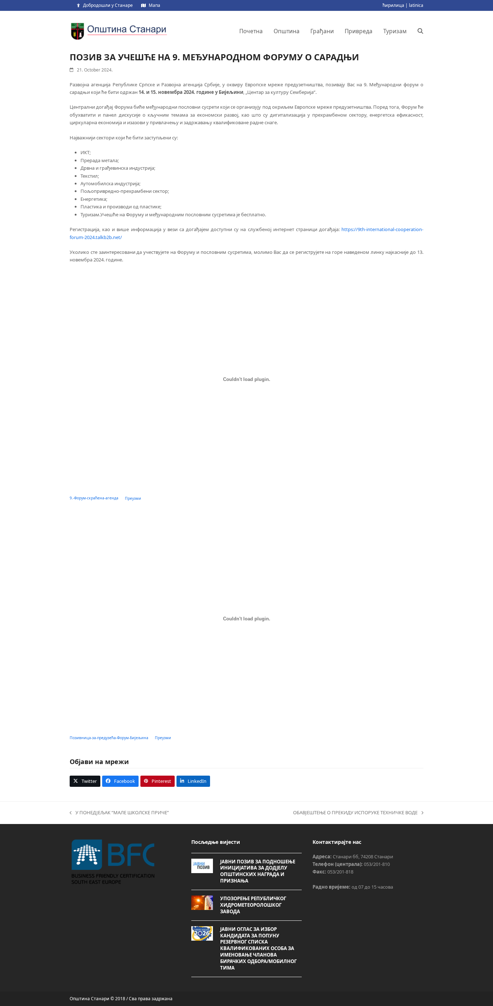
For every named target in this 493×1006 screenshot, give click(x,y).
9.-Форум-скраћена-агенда (94, 498)
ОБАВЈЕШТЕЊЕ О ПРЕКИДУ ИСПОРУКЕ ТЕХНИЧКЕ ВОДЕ (355, 812)
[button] (420, 31)
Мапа (154, 5)
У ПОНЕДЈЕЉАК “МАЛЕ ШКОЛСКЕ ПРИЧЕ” (119, 812)
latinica (416, 5)
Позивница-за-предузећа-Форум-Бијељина (109, 737)
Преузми (133, 498)
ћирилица (393, 5)
